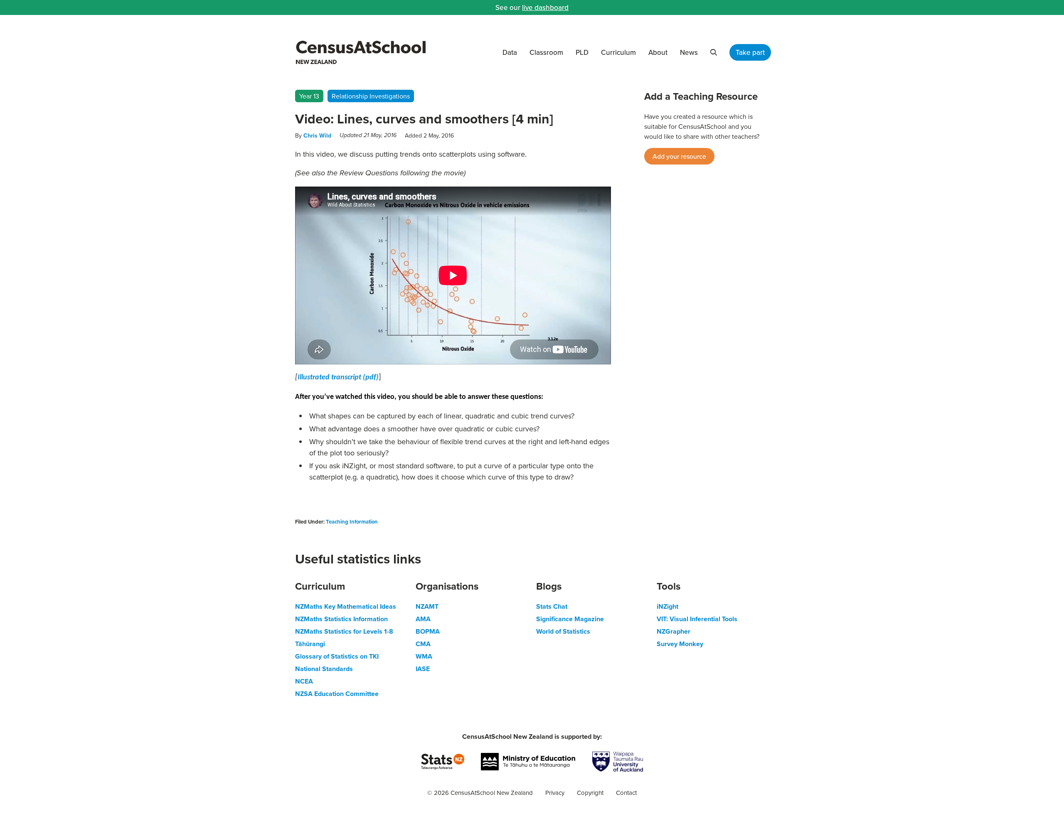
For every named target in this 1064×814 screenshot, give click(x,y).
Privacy (554, 792)
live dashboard (545, 7)
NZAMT (427, 606)
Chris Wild (317, 135)
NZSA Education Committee (337, 693)
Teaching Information (352, 522)
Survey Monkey (680, 644)
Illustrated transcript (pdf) (338, 377)
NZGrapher (673, 631)
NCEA (304, 681)
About (657, 52)
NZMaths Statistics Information (341, 619)
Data (509, 52)
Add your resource (679, 156)
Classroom (546, 52)
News (689, 52)
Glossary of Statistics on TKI (337, 656)
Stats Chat (551, 606)
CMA (423, 644)
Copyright (590, 792)
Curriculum (618, 52)
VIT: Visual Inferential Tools (697, 619)
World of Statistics (563, 631)
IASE (423, 669)
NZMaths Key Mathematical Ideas (345, 606)
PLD (582, 52)
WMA (424, 656)
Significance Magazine (570, 619)
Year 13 (309, 96)
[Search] (713, 52)
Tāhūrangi (310, 644)
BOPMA (428, 631)
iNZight (667, 606)
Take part (750, 52)
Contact (626, 792)
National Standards (324, 669)
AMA (423, 619)
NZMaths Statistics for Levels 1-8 (344, 631)
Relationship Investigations (371, 96)
